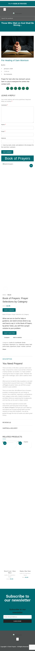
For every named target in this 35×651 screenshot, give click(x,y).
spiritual (28, 346)
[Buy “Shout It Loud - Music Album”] (14, 446)
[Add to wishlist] (14, 443)
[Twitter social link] (10, 349)
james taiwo (6, 346)
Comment (4, 105)
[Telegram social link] (15, 349)
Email (3, 131)
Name (3, 124)
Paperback (12, 344)
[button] (4, 9)
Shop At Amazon (9, 310)
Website (3, 138)
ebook (27, 344)
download (22, 344)
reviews (23, 346)
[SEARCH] (33, 18)
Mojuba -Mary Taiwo (25, 571)
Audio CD (12, 342)
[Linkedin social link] (13, 349)
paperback (13, 346)
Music (9, 577)
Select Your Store (9, 333)
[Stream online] (30, 446)
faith (30, 344)
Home (4, 295)
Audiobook (18, 342)
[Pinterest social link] (11, 349)
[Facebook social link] (8, 349)
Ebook (9, 295)
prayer (18, 346)
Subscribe (17, 621)
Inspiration (6, 344)
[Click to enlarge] (5, 288)
